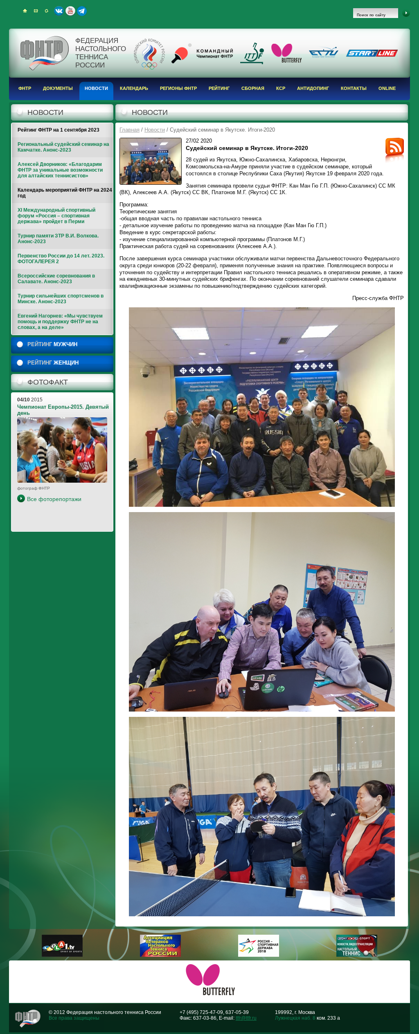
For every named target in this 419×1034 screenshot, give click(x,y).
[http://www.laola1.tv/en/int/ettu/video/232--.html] (62, 955)
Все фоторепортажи (54, 499)
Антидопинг (313, 88)
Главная (129, 130)
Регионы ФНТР (178, 88)
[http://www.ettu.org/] (323, 58)
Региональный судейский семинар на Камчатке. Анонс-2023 (63, 147)
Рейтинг (219, 88)
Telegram (82, 11)
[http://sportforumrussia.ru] (258, 955)
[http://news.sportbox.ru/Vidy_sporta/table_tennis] (356, 955)
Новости (96, 88)
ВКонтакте (59, 11)
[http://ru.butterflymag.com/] (286, 61)
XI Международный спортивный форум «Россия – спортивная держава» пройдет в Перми (56, 215)
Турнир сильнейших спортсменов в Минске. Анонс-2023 (61, 298)
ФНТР (24, 88)
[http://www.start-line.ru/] (372, 55)
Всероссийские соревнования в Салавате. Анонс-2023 (56, 278)
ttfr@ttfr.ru (246, 1018)
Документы (58, 88)
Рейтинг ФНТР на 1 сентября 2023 (58, 130)
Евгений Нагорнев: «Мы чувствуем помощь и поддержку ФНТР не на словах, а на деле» (60, 321)
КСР (280, 88)
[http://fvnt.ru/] (160, 955)
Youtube (70, 11)
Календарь (134, 88)
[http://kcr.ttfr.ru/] (202, 62)
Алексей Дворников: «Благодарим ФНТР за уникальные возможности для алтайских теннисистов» (60, 170)
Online (387, 88)
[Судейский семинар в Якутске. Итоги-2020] (150, 161)
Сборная (252, 88)
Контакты (354, 88)
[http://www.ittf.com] (252, 62)
